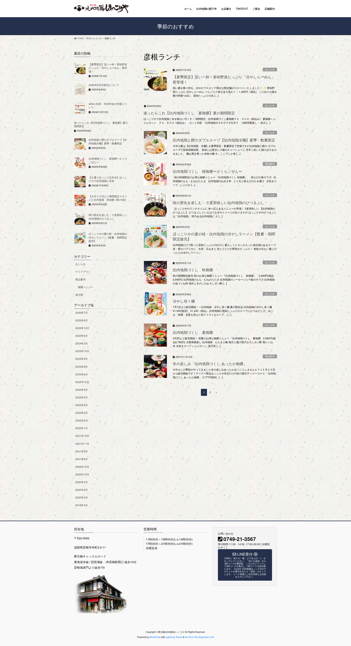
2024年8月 (81, 335)
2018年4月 (81, 505)
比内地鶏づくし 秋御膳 (193, 269)
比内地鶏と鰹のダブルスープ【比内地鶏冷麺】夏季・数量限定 (224, 140)
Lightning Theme (174, 636)
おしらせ (270, 69)
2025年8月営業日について (104, 85)
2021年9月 (81, 451)
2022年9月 (81, 389)
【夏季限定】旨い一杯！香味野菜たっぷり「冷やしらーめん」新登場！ (224, 79)
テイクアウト (83, 271)
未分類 (79, 294)
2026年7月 (81, 312)
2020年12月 (82, 466)
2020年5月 (81, 490)
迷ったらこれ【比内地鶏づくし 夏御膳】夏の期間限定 (189, 112)
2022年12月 (82, 382)
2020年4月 (81, 497)
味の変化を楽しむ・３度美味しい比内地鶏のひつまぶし (218, 202)
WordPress (155, 636)
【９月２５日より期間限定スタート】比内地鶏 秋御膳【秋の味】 (108, 198)
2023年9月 (81, 359)
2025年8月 (81, 320)
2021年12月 (82, 436)
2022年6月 (81, 397)
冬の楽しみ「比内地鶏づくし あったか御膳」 (210, 363)
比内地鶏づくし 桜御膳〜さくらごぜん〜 (207, 171)
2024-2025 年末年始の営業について (108, 105)
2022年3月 (81, 413)
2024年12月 (82, 328)
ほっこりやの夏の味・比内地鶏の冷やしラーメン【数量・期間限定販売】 (224, 236)
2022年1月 (81, 428)
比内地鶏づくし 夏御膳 (193, 332)
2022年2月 (81, 420)
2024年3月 (81, 343)
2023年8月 (81, 366)
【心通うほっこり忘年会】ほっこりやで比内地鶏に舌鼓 (108, 179)
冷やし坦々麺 (184, 301)
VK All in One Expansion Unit (199, 636)
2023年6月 (81, 374)
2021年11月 (82, 443)
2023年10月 (82, 351)
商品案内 (270, 163)
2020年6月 (81, 482)
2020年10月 (82, 474)
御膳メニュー (85, 287)
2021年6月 (81, 459)
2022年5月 (81, 405)
